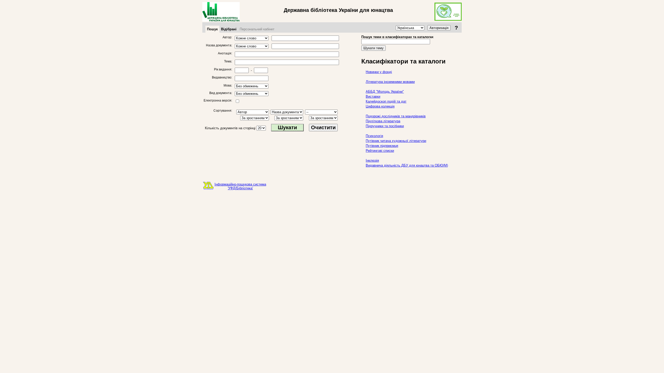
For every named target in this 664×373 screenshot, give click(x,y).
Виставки (373, 96)
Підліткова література (383, 121)
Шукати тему (373, 48)
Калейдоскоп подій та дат (386, 101)
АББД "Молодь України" (385, 92)
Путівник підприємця (382, 146)
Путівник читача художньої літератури (396, 141)
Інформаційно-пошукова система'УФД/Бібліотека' (240, 186)
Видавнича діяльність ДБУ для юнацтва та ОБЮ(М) (407, 165)
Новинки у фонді (379, 72)
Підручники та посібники (385, 126)
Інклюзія (372, 160)
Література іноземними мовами (390, 82)
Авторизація (439, 28)
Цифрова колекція (380, 106)
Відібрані (229, 29)
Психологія (374, 136)
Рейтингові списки (380, 151)
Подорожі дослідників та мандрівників (396, 116)
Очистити (323, 127)
